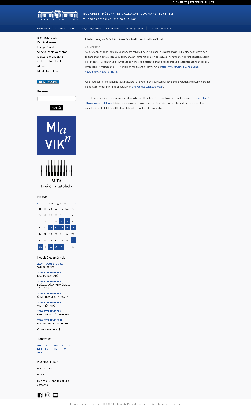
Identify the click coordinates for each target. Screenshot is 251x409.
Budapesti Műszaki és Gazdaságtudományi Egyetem (128, 13)
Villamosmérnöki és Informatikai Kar (109, 18)
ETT (48, 345)
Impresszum (196, 2)
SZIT (48, 349)
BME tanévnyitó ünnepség (53, 314)
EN (212, 2)
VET (39, 352)
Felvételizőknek (47, 42)
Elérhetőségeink (134, 28)
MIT (39, 349)
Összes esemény (47, 329)
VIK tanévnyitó (46, 305)
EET (56, 345)
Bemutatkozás (47, 37)
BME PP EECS (44, 368)
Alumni (41, 66)
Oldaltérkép (180, 2)
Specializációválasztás (52, 52)
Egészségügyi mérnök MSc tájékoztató (53, 286)
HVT (56, 349)
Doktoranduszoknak (50, 56)
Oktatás (60, 28)
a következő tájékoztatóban (147, 86)
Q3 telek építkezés (161, 28)
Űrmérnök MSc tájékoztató (54, 296)
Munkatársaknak (48, 71)
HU (207, 2)
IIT (70, 345)
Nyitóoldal (43, 28)
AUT (40, 345)
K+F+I (73, 28)
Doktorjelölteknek (49, 61)
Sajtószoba (113, 28)
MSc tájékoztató (47, 275)
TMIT (65, 349)
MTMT (40, 374)
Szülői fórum (45, 267)
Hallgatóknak (46, 47)
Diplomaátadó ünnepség (52, 323)
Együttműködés (91, 28)
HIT (64, 345)
